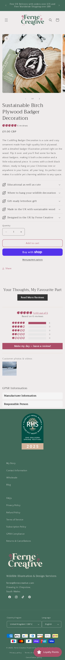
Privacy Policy (13, 505)
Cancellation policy (34, 657)
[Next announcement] (59, 5)
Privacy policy (16, 653)
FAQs (9, 498)
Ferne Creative (20, 648)
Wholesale (11, 477)
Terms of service (32, 653)
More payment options (32, 260)
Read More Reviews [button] (32, 297)
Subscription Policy (16, 527)
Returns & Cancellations (18, 541)
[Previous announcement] (5, 5)
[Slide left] (25, 98)
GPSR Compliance (15, 534)
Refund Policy (13, 512)
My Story (11, 463)
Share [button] (9, 268)
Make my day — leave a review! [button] (32, 346)
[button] (6, 20)
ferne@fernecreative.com (20, 583)
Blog (8, 485)
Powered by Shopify (35, 648)
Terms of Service (14, 519)
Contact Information (16, 470)
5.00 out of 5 (40, 313)
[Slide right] (39, 98)
